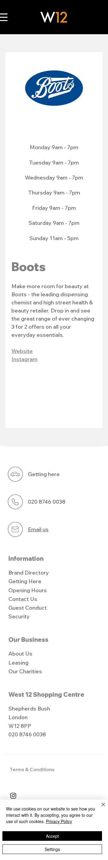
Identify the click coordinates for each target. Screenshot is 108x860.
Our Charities (25, 671)
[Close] (99, 808)
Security (19, 616)
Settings (52, 849)
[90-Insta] (13, 796)
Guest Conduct (27, 607)
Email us (38, 529)
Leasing (18, 662)
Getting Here (24, 581)
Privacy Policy (59, 821)
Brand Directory (28, 572)
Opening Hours (27, 590)
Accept (52, 836)
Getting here (44, 474)
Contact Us (22, 599)
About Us (20, 653)
